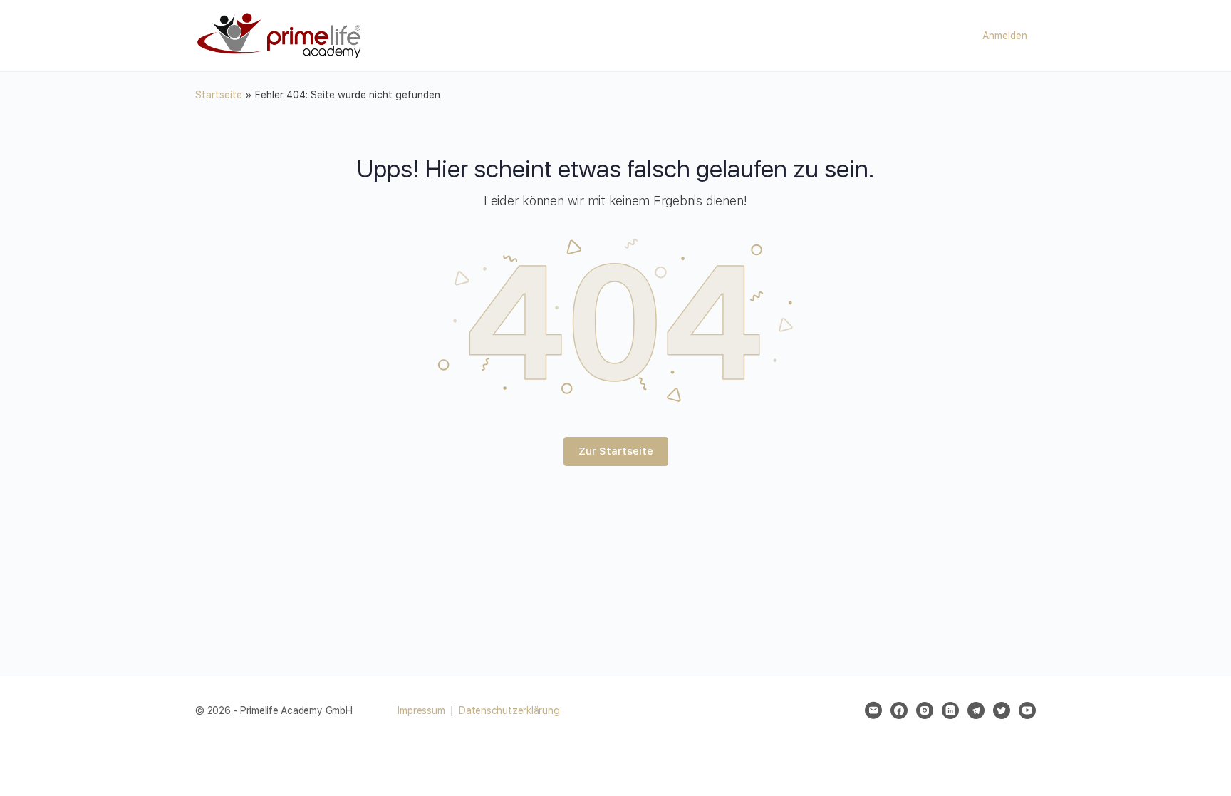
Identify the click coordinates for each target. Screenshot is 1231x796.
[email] (873, 710)
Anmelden (1004, 35)
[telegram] (976, 710)
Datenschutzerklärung (509, 710)
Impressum (421, 710)
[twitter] (1001, 710)
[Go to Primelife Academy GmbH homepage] (280, 34)
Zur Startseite (615, 451)
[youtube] (1027, 710)
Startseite (218, 94)
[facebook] (899, 710)
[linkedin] (950, 710)
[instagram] (924, 710)
